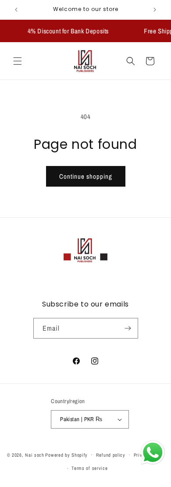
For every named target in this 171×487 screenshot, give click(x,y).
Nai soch (34, 454)
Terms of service (89, 468)
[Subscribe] (128, 328)
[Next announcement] (154, 9)
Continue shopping (85, 176)
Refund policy (110, 455)
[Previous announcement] (16, 9)
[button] (17, 61)
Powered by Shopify (66, 454)
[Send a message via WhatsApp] (153, 452)
